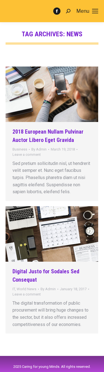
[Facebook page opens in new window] (56, 11)
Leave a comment (26, 154)
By (39, 149)
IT (13, 289)
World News (26, 289)
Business (19, 149)
